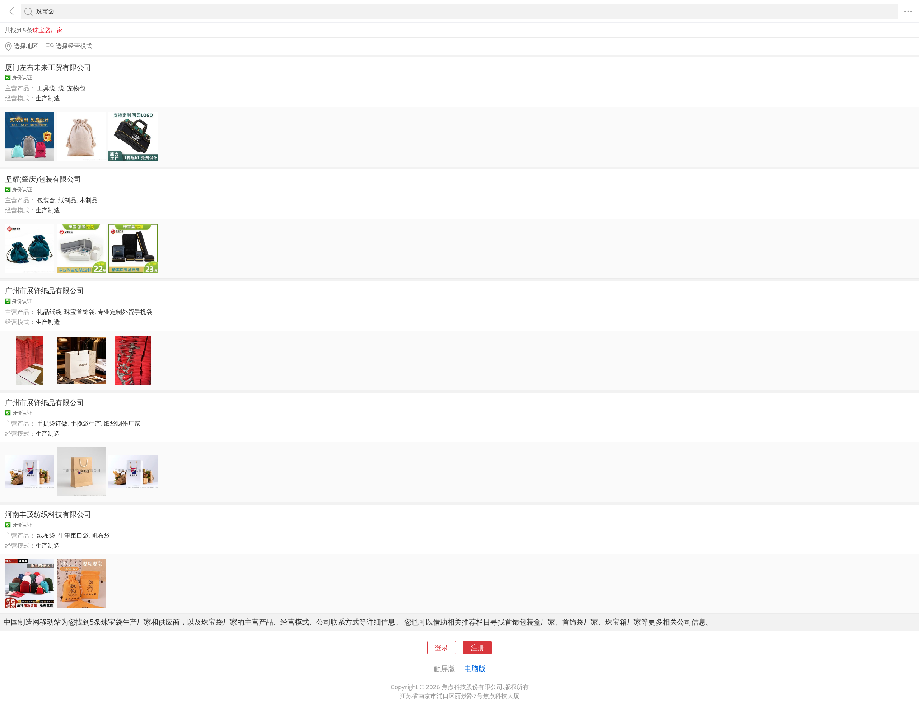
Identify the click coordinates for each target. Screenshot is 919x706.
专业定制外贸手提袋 (125, 312)
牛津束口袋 (73, 535)
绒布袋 (46, 535)
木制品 (88, 200)
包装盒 (46, 200)
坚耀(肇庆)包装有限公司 (43, 179)
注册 (477, 647)
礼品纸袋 (49, 312)
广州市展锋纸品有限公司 (44, 290)
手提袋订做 (52, 423)
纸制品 (67, 200)
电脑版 (475, 668)
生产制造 (48, 98)
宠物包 (76, 88)
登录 (441, 647)
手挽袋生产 (85, 423)
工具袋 (46, 88)
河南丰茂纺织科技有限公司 (48, 514)
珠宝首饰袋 (79, 312)
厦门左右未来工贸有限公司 (48, 67)
